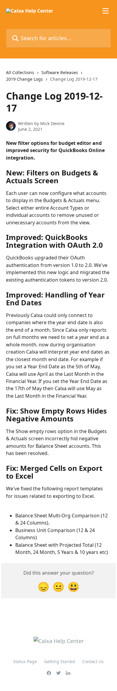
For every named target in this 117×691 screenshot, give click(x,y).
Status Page (25, 661)
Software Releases (59, 72)
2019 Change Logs (24, 79)
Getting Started (59, 661)
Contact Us (93, 661)
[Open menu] (105, 10)
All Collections (20, 72)
